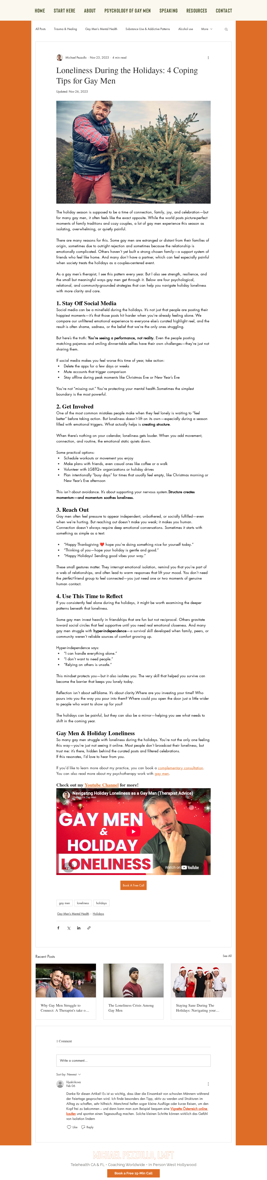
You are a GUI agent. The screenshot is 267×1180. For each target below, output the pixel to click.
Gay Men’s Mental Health (101, 29)
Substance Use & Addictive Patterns (148, 29)
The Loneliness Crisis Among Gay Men (131, 1008)
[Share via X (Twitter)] (69, 928)
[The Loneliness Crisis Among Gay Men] (133, 980)
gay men (64, 903)
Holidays (98, 914)
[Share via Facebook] (58, 928)
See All (227, 956)
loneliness (83, 903)
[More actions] (208, 57)
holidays (101, 903)
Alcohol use (185, 29)
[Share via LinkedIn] (79, 928)
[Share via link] (89, 928)
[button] (197, 10)
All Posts (40, 29)
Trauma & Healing (65, 29)
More (204, 29)
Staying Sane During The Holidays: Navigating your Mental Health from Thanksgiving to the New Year (199, 1008)
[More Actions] (208, 1084)
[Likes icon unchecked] (69, 1127)
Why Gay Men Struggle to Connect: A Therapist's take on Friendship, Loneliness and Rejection (64, 1008)
